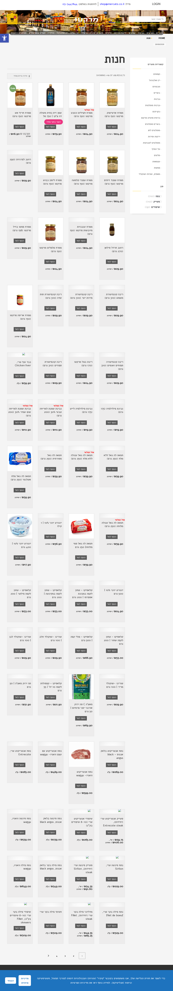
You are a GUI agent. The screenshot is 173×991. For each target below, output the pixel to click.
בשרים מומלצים (152, 124)
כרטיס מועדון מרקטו (150, 117)
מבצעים (156, 86)
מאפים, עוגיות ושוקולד (149, 174)
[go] (162, 19)
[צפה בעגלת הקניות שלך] (12, 19)
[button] (4, 38)
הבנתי (10, 980)
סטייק (156, 201)
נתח (158, 196)
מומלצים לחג (154, 130)
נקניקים (156, 111)
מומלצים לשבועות (151, 142)
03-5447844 (70, 4)
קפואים (156, 74)
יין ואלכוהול (154, 80)
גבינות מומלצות (152, 105)
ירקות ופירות (154, 136)
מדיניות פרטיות (25, 980)
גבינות (157, 99)
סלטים (157, 155)
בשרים (157, 92)
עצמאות (156, 161)
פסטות (157, 167)
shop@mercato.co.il (112, 4)
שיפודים (155, 207)
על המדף (156, 149)
